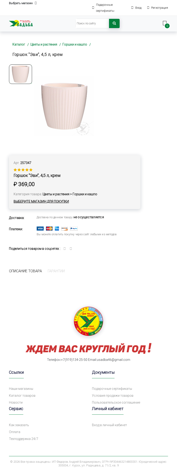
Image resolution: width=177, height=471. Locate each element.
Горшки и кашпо (74, 44)
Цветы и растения (43, 44)
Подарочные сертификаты (112, 389)
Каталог (18, 44)
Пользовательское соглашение (116, 402)
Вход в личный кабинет (109, 425)
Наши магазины (21, 389)
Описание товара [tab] (25, 271)
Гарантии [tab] (56, 271)
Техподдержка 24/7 (23, 439)
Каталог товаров (22, 395)
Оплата (14, 432)
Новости (16, 402)
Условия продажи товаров (112, 395)
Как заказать (19, 425)
